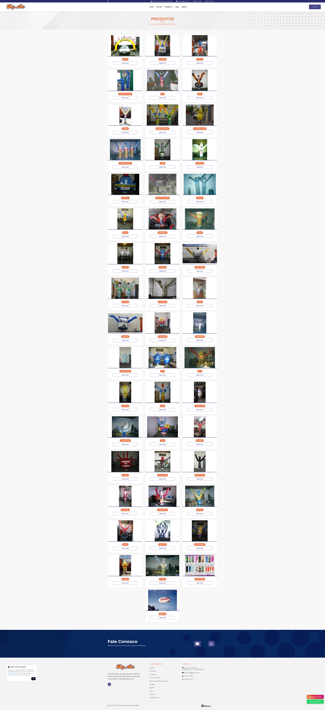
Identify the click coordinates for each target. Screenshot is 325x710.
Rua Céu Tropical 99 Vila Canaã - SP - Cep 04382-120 (193, 668)
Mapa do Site (154, 697)
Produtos (168, 7)
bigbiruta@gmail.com (183, 1)
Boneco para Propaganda (159, 681)
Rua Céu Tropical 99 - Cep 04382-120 (162, 1)
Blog (177, 7)
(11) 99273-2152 (210, 1)
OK (33, 678)
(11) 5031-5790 (198, 1)
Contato (315, 7)
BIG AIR (159, 7)
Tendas (152, 684)
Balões (152, 687)
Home (151, 7)
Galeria (184, 7)
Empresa (153, 671)
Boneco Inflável (155, 678)
